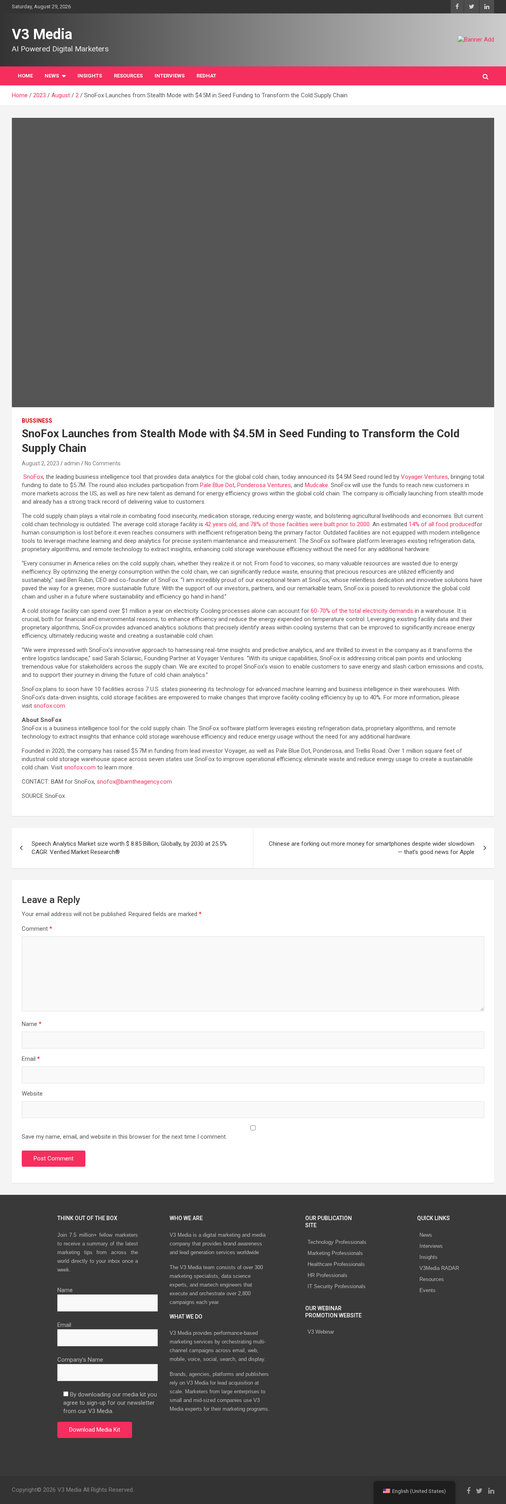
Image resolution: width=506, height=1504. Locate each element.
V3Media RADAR (439, 1268)
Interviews (431, 1246)
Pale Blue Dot (217, 485)
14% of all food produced (441, 524)
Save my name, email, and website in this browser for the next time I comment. (124, 1136)
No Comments (103, 463)
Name (32, 1024)
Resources (128, 76)
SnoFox (33, 476)
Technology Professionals (337, 1242)
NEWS (52, 76)
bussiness (37, 421)
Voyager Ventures (424, 476)
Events (427, 1290)
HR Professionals (327, 1275)
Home (25, 76)
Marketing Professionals (335, 1253)
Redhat (206, 76)
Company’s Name (80, 1359)
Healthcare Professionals (336, 1264)
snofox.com (49, 705)
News (425, 1235)
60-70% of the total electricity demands (362, 610)
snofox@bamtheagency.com (134, 781)
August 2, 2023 (40, 463)
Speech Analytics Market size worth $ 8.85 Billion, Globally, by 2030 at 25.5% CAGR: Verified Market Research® (129, 848)
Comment (37, 928)
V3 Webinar (321, 1332)
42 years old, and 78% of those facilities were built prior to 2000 (287, 524)
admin (72, 463)
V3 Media (42, 34)
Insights (89, 76)
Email (31, 1058)
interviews (170, 76)
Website (32, 1093)
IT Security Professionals (337, 1286)
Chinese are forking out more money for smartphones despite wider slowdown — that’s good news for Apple (371, 848)
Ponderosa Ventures (264, 485)
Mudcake (316, 485)
